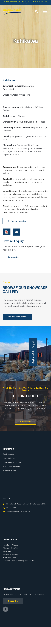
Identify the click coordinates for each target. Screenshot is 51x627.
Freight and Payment (11, 466)
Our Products (8, 454)
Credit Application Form (12, 462)
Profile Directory (9, 470)
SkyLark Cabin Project (33, 352)
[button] (36, 11)
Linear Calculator (9, 458)
